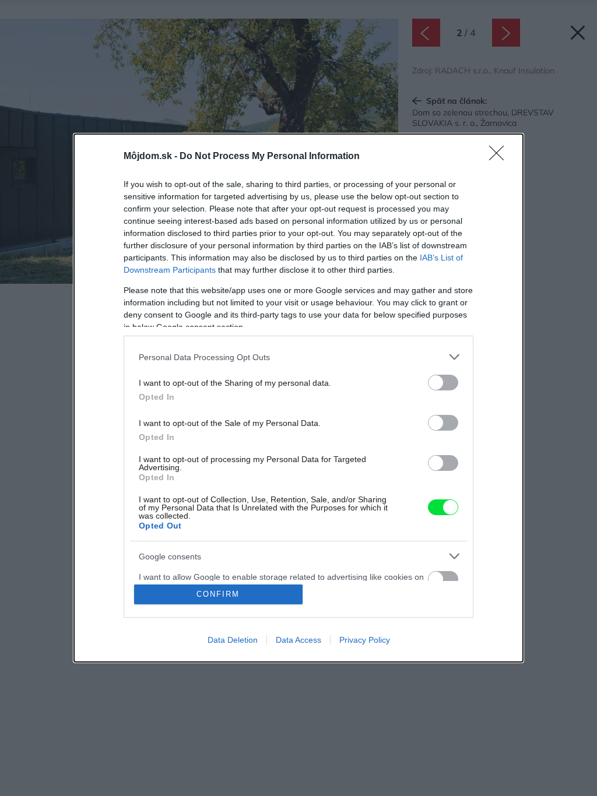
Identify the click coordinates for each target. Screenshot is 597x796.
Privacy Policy (364, 639)
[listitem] (298, 357)
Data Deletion (233, 639)
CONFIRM (218, 594)
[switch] (443, 382)
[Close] (500, 157)
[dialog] (298, 398)
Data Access (298, 639)
